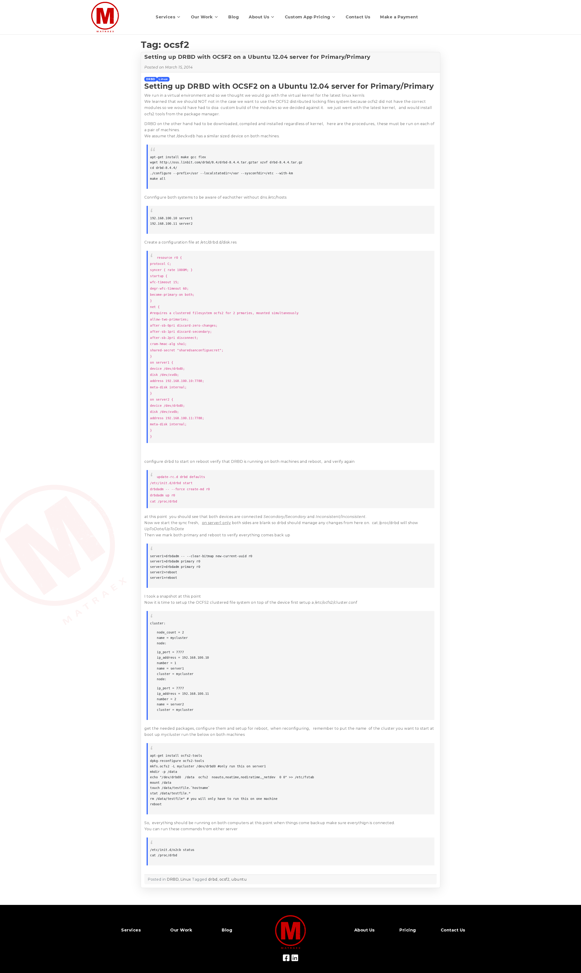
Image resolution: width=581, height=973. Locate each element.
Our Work (202, 17)
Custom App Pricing (307, 17)
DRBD (150, 79)
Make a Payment (399, 17)
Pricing (407, 930)
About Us (259, 17)
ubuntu (239, 879)
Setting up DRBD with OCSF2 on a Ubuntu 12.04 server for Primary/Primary (257, 57)
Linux (163, 79)
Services (165, 17)
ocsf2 (224, 879)
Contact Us (358, 17)
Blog (233, 17)
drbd (213, 879)
